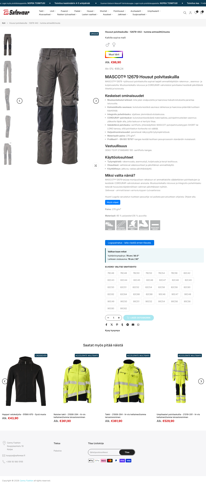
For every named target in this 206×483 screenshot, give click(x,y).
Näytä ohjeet (113, 202)
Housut (90, 11)
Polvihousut (119, 11)
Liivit (52, 11)
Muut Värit (114, 54)
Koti (3, 23)
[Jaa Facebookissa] (106, 324)
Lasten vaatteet (89, 14)
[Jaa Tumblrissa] (122, 324)
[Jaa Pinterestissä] (117, 324)
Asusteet (107, 14)
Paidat (77, 11)
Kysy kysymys (112, 330)
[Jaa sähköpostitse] (133, 324)
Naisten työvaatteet (66, 14)
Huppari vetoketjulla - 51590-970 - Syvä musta (24, 414)
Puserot (64, 11)
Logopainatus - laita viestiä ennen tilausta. (129, 242)
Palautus (58, 450)
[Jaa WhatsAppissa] (138, 324)
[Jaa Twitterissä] (111, 324)
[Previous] (19, 101)
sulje (204, 3)
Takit (41, 11)
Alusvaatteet (45, 14)
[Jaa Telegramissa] (127, 324)
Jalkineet (122, 14)
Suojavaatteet (139, 14)
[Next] (96, 101)
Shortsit (103, 11)
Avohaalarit (136, 11)
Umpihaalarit (153, 11)
